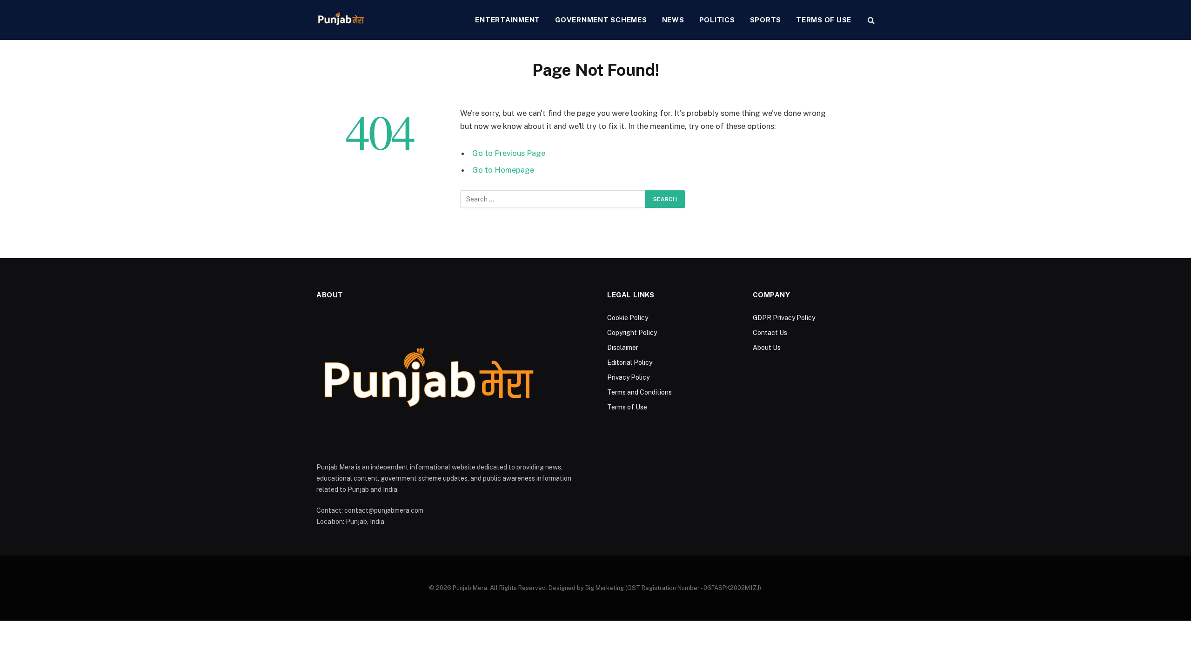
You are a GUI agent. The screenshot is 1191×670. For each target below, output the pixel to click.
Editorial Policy (629, 362)
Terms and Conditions (639, 392)
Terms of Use (823, 20)
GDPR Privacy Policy (784, 318)
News (673, 20)
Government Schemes (601, 20)
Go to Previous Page (508, 153)
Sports (766, 20)
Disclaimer (622, 347)
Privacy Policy (628, 377)
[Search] (870, 20)
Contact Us (770, 332)
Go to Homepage (503, 169)
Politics (717, 20)
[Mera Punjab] (342, 20)
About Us (767, 347)
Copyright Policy (632, 332)
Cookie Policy (627, 318)
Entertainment (507, 20)
